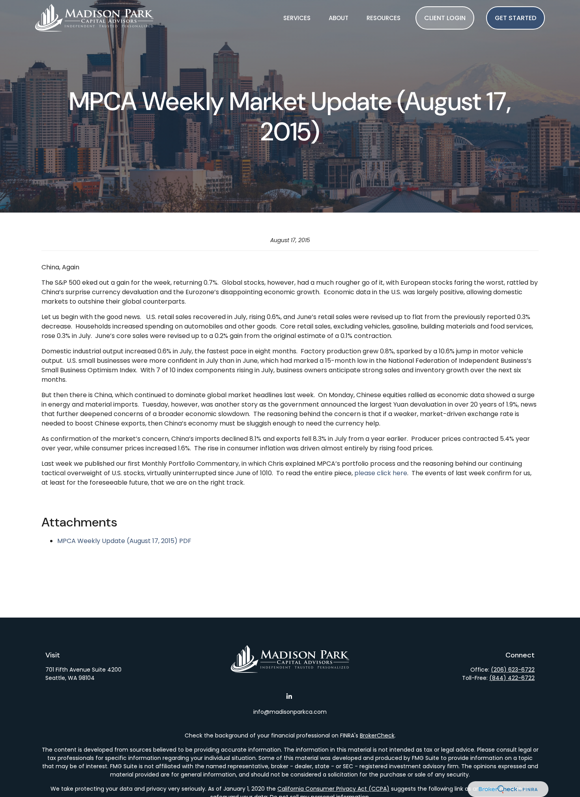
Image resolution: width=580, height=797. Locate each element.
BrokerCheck (377, 735)
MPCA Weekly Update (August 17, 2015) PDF (124, 540)
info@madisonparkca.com (290, 712)
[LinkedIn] (289, 696)
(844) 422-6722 (512, 678)
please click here (380, 473)
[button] (297, 18)
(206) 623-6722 (513, 670)
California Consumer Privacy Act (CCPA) (333, 789)
